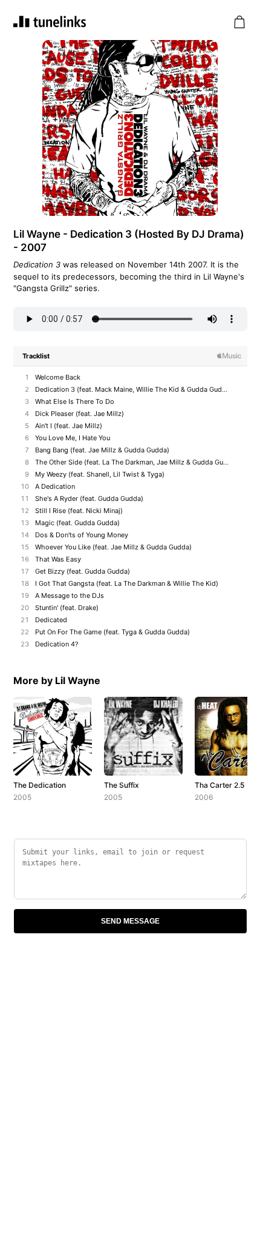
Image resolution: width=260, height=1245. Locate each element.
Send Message (130, 921)
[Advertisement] (130, 1095)
